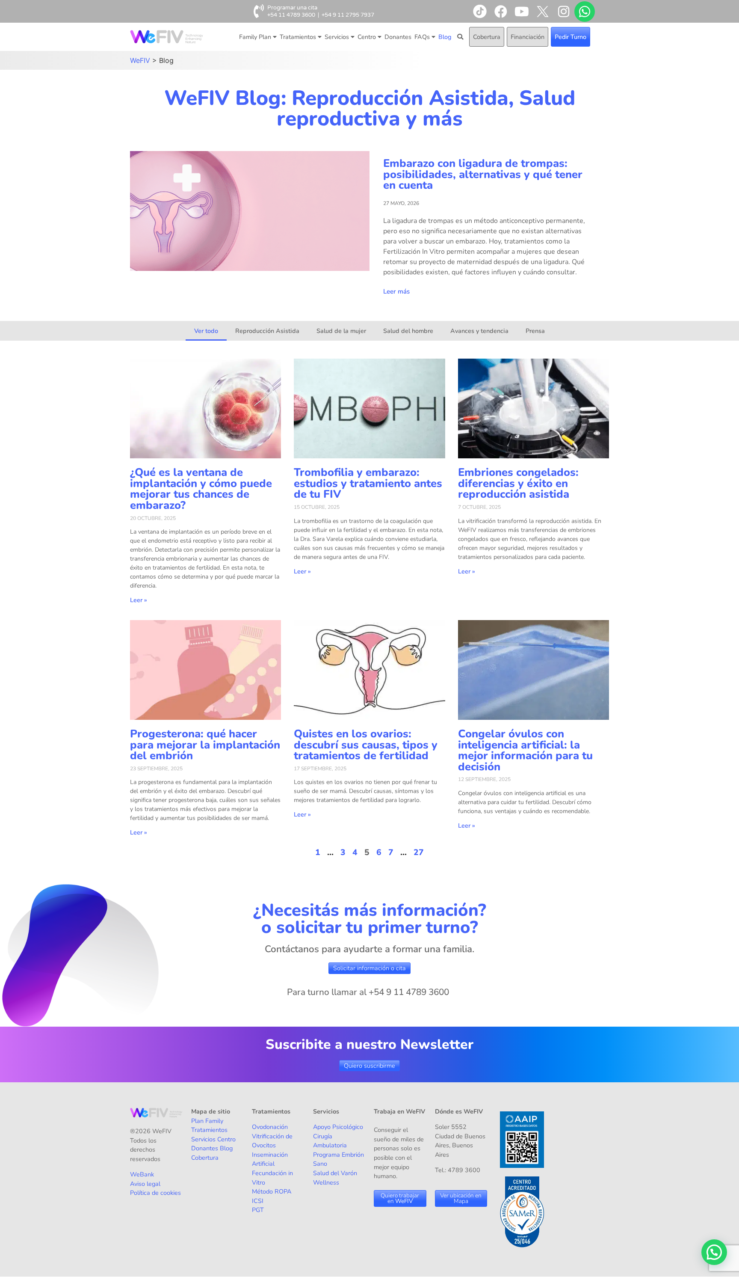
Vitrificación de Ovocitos (272, 1141)
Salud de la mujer (341, 331)
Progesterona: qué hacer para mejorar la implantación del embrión (205, 744)
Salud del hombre (408, 331)
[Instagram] (563, 11)
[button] (714, 1252)
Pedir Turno (570, 37)
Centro (367, 37)
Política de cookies (155, 1192)
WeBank (142, 1174)
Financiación (527, 37)
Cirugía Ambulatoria (330, 1141)
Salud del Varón (335, 1173)
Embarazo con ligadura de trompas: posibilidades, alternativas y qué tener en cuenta (482, 174)
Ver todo (206, 331)
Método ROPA (271, 1191)
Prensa (535, 331)
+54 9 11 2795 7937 (348, 15)
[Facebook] (501, 11)
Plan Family (207, 1121)
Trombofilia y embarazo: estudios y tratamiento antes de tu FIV (368, 483)
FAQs (422, 37)
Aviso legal (145, 1183)
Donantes (397, 37)
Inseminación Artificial (270, 1159)
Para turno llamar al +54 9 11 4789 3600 (368, 992)
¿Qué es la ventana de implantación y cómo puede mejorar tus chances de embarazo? (201, 489)
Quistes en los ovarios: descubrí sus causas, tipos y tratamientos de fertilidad (365, 744)
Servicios (337, 37)
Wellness (326, 1182)
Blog (444, 37)
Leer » (138, 600)
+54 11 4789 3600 (291, 15)
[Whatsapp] (584, 11)
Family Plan (255, 37)
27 (419, 852)
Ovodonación (270, 1127)
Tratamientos (298, 37)
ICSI (257, 1201)
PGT (258, 1210)
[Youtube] (521, 11)
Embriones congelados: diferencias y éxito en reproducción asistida (518, 483)
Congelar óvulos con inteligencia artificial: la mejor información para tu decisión (525, 750)
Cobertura (486, 37)
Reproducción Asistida (267, 331)
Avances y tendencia (479, 331)
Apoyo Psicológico (338, 1127)
